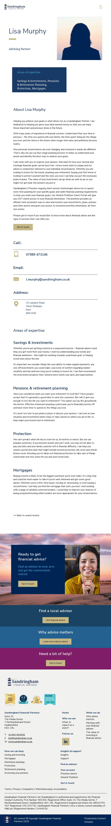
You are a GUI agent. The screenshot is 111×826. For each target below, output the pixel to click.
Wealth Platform (69, 777)
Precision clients (69, 773)
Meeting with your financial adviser (93, 725)
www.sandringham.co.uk (20, 741)
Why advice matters (92, 718)
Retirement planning (14, 769)
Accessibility (60, 789)
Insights (65, 754)
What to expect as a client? (68, 725)
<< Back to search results (26, 515)
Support (65, 758)
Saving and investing (14, 754)
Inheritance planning (14, 762)
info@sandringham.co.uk (20, 738)
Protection (9, 765)
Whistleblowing (43, 789)
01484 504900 (17, 734)
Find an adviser (69, 764)
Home (65, 712)
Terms (7, 789)
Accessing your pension (16, 772)
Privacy (16, 789)
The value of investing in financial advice (93, 735)
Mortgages (10, 758)
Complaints (28, 789)
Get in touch (67, 783)
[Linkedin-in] (65, 741)
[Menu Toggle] (100, 6)
